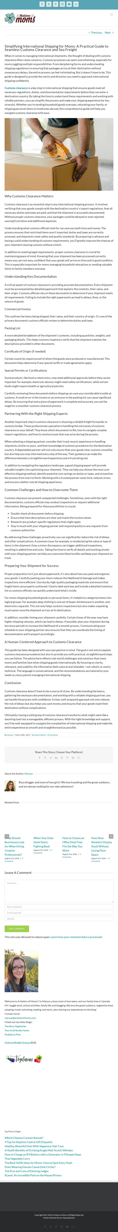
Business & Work (38, 735)
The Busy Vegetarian (15, 1026)
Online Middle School (17, 1042)
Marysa (10, 735)
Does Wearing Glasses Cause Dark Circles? (30, 1167)
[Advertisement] (59, 1101)
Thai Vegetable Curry (17, 1158)
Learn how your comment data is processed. (76, 937)
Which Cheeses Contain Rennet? (24, 1137)
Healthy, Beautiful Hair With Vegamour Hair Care (34, 1146)
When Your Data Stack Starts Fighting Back (43, 842)
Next (108, 32)
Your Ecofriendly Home (17, 1030)
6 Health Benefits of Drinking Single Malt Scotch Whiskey (39, 1150)
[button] (7, 836)
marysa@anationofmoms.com (20, 1017)
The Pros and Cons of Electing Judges (27, 1171)
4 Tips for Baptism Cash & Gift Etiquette (28, 1142)
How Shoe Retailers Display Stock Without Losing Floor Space (101, 846)
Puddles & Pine (13, 1034)
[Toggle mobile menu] (111, 14)
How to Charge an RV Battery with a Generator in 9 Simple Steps (43, 1154)
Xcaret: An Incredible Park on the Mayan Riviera (33, 1175)
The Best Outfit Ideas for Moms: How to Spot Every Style (38, 1162)
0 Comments (53, 735)
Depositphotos (69, 1218)
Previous (96, 32)
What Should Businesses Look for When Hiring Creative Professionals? (14, 846)
